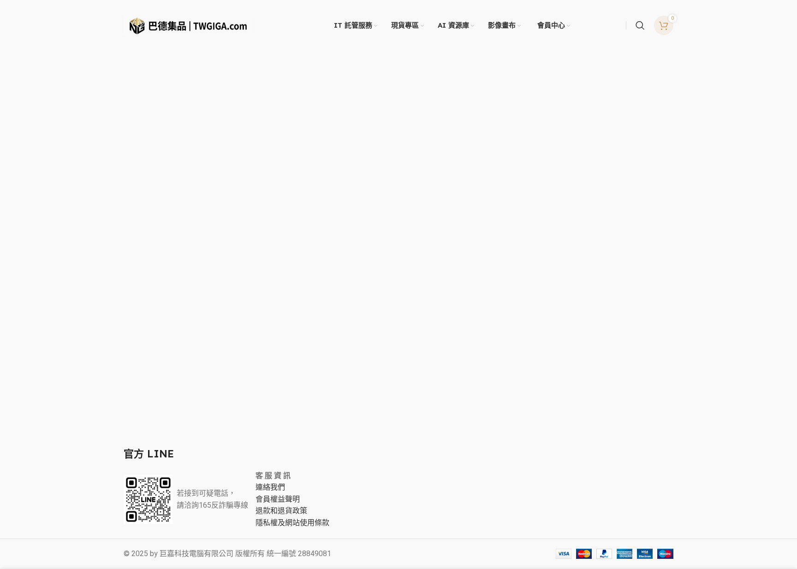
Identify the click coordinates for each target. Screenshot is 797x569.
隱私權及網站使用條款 (292, 522)
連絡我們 (270, 487)
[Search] (640, 25)
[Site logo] (188, 24)
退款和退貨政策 (281, 510)
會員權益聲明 (278, 499)
